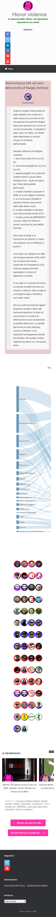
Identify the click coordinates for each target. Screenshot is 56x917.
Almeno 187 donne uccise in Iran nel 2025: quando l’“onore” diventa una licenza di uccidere (19, 788)
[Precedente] (50, 752)
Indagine (16, 803)
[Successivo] (53, 752)
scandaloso (27, 809)
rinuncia (18, 809)
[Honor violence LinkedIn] (7, 45)
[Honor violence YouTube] (7, 61)
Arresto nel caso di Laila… (28, 822)
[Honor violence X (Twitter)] (7, 40)
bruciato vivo (10, 806)
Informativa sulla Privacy (14, 885)
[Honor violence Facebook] (7, 34)
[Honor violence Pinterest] (7, 56)
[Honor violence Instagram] (7, 50)
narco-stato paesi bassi (37, 806)
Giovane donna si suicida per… (28, 832)
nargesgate (9, 809)
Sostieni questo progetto (37, 885)
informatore (26, 803)
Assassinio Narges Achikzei (28, 800)
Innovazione (37, 803)
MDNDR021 (22, 806)
